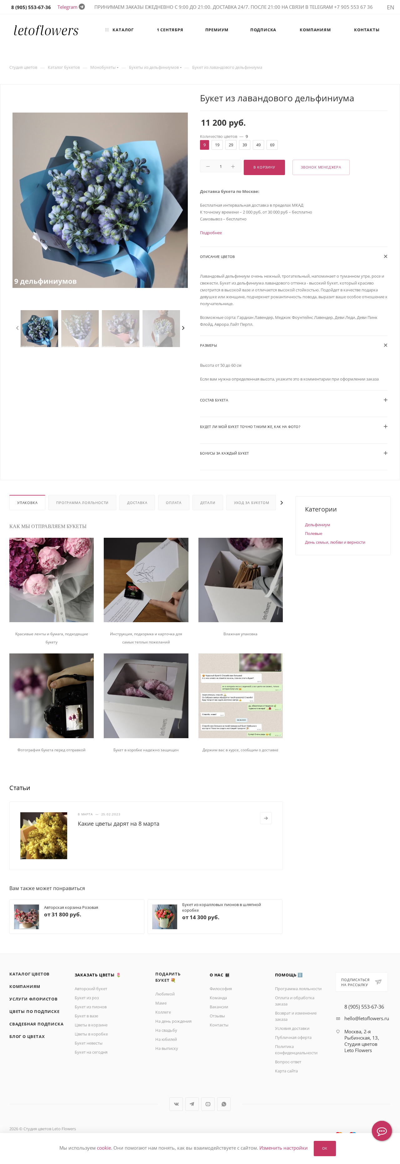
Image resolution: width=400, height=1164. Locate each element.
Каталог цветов (29, 974)
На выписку (166, 1048)
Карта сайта (286, 1071)
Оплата (174, 502)
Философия (221, 988)
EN (390, 7)
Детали (207, 502)
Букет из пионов (91, 1007)
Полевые (313, 533)
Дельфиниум (317, 524)
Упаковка (27, 502)
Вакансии (219, 1007)
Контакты (219, 1025)
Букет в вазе (86, 1016)
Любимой (165, 994)
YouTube (208, 1104)
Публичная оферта (293, 1037)
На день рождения (173, 1021)
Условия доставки (292, 1028)
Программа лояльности (82, 502)
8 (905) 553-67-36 (364, 1006)
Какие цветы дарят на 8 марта (118, 823)
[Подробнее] (266, 818)
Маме (161, 1003)
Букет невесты (88, 1043)
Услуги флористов (33, 999)
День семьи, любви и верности (335, 542)
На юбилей (166, 1039)
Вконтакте (176, 1104)
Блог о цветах (27, 1036)
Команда (218, 997)
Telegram (68, 7)
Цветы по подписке (34, 1011)
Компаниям (24, 986)
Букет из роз (87, 997)
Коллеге (163, 1012)
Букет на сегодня (91, 1052)
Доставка (137, 502)
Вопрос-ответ (288, 1062)
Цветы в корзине (91, 1025)
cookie (104, 1148)
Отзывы (217, 1016)
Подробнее (211, 232)
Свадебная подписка (36, 1024)
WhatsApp (224, 1104)
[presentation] (19, 328)
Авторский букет (91, 988)
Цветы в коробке (91, 1034)
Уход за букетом (251, 502)
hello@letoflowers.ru (366, 1018)
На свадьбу (166, 1030)
